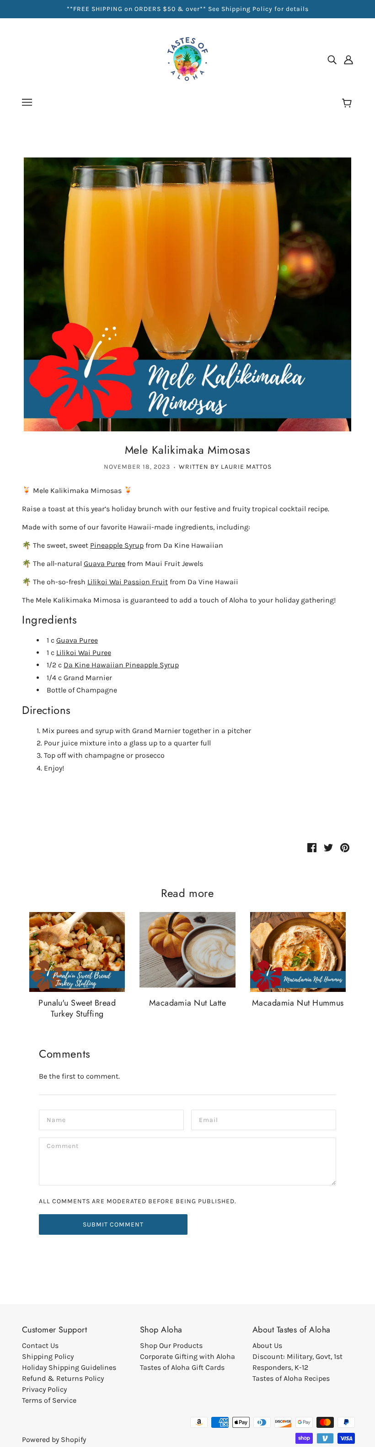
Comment (63, 1147)
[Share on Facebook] (312, 847)
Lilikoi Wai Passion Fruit (127, 581)
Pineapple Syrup (117, 545)
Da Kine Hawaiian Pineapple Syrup (121, 665)
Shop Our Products (171, 1345)
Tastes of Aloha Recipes (291, 1378)
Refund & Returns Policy (63, 1378)
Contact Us (40, 1345)
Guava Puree (104, 563)
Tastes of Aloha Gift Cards (182, 1367)
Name (55, 1119)
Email (208, 1119)
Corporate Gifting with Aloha (187, 1356)
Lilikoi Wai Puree (83, 652)
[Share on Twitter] (328, 847)
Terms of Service (49, 1400)
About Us (267, 1345)
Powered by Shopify (54, 1439)
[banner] (187, 58)
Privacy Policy (44, 1389)
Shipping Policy (48, 1356)
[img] (332, 59)
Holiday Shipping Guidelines (69, 1367)
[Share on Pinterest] (345, 847)
